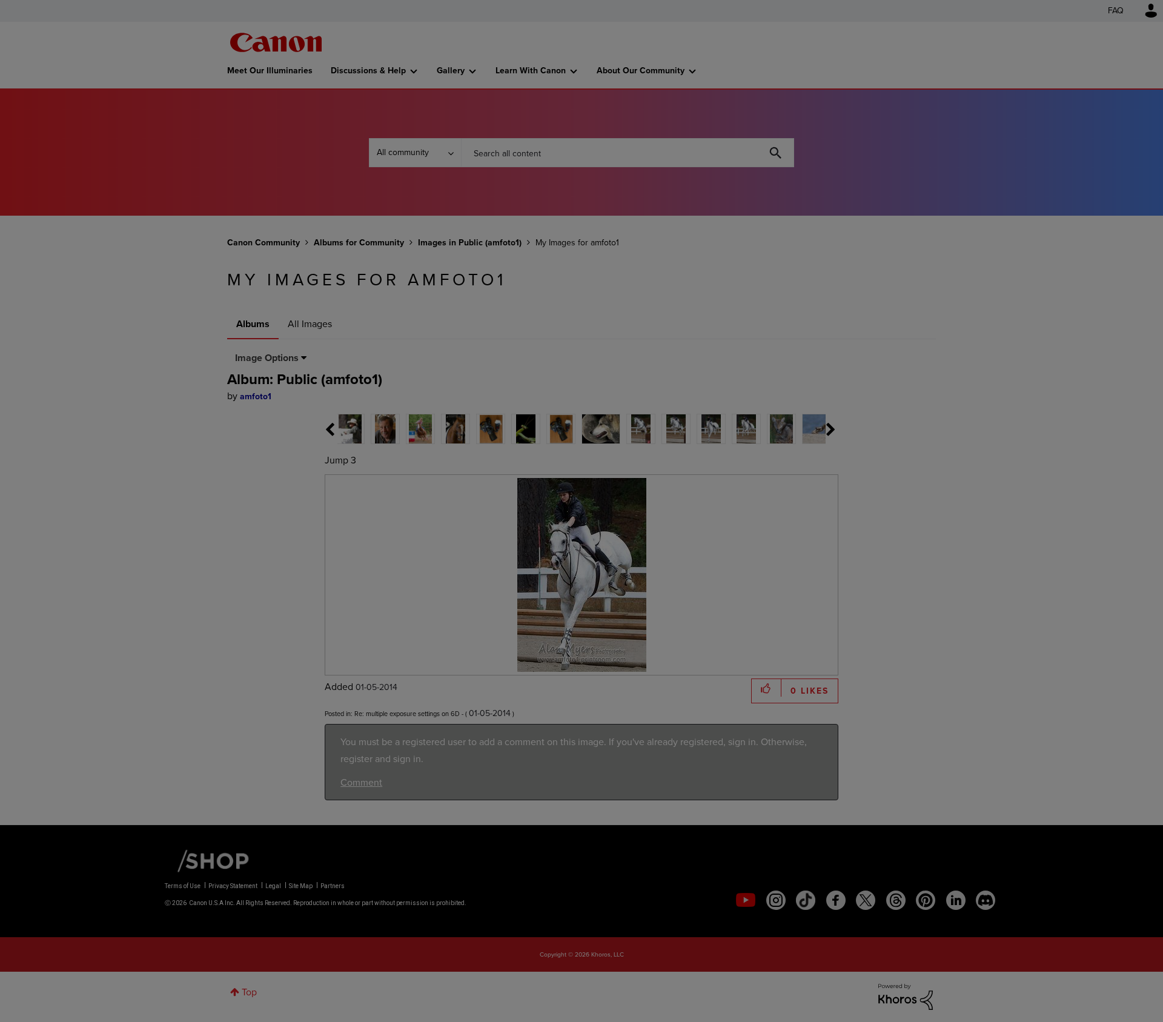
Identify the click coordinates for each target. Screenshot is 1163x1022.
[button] (750, 412)
